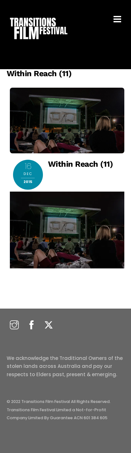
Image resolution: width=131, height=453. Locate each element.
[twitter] (48, 325)
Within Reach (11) (39, 73)
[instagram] (14, 325)
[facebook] (31, 325)
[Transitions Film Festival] (38, 42)
